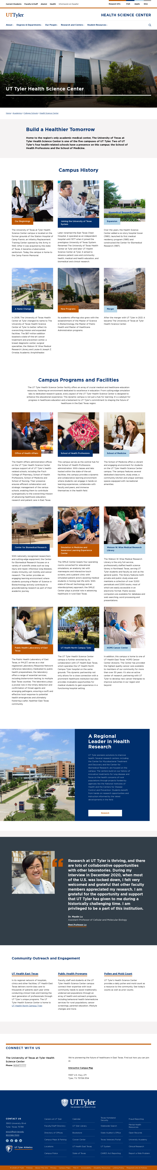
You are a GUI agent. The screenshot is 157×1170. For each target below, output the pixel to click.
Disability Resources (102, 1168)
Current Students (13, 4)
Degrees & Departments (29, 25)
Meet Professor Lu (77, 925)
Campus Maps (65, 1168)
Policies (29, 1168)
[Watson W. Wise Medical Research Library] (124, 527)
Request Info (114, 4)
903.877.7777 (19, 1065)
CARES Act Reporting (111, 1153)
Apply (137, 4)
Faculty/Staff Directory (54, 1126)
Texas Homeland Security (108, 1119)
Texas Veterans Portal (111, 1139)
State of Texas (79, 1153)
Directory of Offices (53, 1133)
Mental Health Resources (135, 1126)
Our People (51, 25)
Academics (17, 113)
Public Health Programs (72, 974)
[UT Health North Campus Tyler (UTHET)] (78, 627)
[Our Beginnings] (32, 201)
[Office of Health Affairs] (32, 433)
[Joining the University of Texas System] (78, 201)
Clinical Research (136, 1146)
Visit (128, 4)
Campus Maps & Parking (55, 1139)
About (9, 25)
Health (53, 4)
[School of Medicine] (124, 433)
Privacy (53, 1168)
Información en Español (68, 4)
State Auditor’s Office (111, 1133)
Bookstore (77, 1133)
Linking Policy (118, 1168)
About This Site (41, 1168)
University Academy (138, 1139)
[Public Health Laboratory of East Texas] (32, 627)
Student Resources (96, 25)
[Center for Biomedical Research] (32, 527)
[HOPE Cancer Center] (124, 627)
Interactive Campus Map (80, 1068)
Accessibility (86, 1168)
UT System (106, 1146)
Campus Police (51, 1153)
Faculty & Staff (31, 4)
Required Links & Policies (137, 1168)
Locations (48, 1146)
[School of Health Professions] (78, 433)
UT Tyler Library (79, 1126)
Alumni (44, 4)
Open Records (135, 1133)
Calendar (76, 1119)
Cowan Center (79, 1139)
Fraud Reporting (136, 1119)
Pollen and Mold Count (118, 974)
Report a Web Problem (139, 1153)
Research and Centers (72, 25)
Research (105, 813)
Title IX (75, 1168)
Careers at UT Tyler (53, 1119)
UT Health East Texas (25, 974)
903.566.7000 (12, 1135)
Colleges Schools (31, 113)
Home (8, 113)
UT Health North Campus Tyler (27, 1006)
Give (146, 4)
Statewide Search (109, 1126)
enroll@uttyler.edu (15, 1132)
